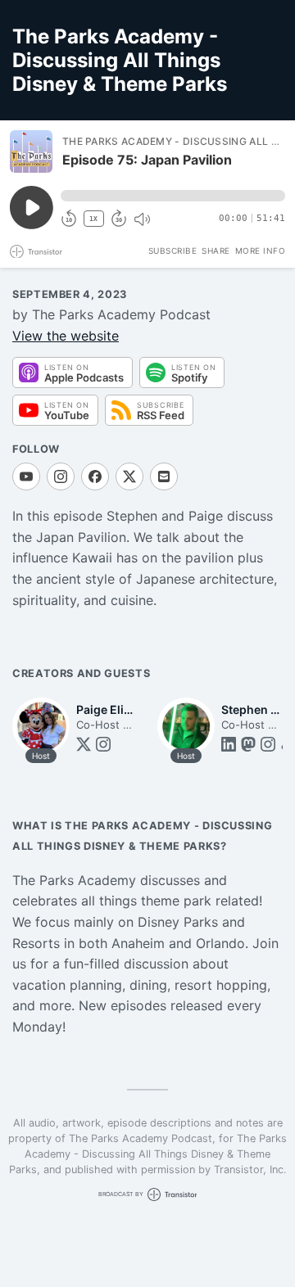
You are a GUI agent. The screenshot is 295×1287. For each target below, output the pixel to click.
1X (93, 219)
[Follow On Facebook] (95, 476)
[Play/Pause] (31, 151)
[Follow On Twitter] (83, 744)
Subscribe (172, 250)
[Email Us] (164, 476)
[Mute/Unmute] (142, 219)
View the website (65, 335)
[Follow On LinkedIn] (228, 744)
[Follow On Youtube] (26, 476)
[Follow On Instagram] (61, 476)
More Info (260, 250)
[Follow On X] (129, 476)
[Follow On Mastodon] (248, 744)
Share (216, 250)
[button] (173, 195)
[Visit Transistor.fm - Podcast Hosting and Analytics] (36, 252)
